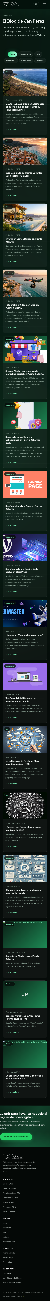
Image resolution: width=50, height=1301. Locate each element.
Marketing (11, 61)
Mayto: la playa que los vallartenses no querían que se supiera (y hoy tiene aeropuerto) (24, 106)
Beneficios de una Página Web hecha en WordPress (21, 570)
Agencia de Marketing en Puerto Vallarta (22, 958)
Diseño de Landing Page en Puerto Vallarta (23, 507)
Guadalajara (7, 1262)
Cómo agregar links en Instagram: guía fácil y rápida (23, 891)
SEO (38, 54)
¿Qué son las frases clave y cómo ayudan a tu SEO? (23, 828)
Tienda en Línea (9, 1188)
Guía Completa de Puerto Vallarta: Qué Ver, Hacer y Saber (23, 174)
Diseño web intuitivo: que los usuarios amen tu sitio (20, 699)
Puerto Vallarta (9, 1253)
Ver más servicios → (11, 1212)
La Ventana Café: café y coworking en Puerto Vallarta (24, 1077)
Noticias (6, 1237)
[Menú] (44, 4)
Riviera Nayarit (9, 1257)
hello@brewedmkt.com (12, 1278)
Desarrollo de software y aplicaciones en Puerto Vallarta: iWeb (22, 440)
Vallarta (40, 61)
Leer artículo (12, 129)
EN (36, 4)
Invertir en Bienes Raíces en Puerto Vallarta (23, 240)
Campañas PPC (9, 1207)
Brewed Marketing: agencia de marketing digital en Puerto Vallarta (24, 372)
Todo (12, 54)
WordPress (26, 61)
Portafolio (7, 1227)
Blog (4, 1232)
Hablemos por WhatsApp (16, 1136)
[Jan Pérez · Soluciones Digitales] (11, 4)
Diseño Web (26, 54)
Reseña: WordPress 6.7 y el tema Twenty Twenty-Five (22, 1017)
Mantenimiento (9, 1202)
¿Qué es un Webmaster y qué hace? (24, 635)
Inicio (5, 16)
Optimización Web (10, 1198)
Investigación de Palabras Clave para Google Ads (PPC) (22, 762)
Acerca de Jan (9, 1241)
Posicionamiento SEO (12, 1193)
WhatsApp (7, 1273)
